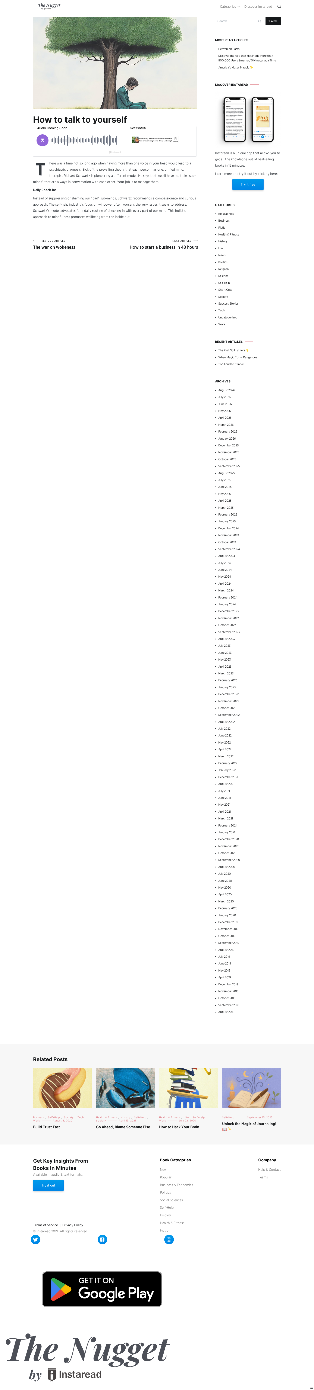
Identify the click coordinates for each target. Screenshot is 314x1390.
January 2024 (227, 604)
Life (220, 248)
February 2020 (228, 908)
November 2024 (228, 535)
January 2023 (227, 687)
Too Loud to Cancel (231, 364)
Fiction (222, 227)
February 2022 (227, 763)
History (222, 241)
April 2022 (224, 749)
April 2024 (225, 583)
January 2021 (226, 832)
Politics (222, 262)
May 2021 (224, 804)
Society (223, 296)
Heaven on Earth (229, 49)
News (222, 255)
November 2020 (228, 846)
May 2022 (224, 742)
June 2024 (225, 569)
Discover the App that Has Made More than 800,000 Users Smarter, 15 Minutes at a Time (247, 58)
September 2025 (229, 466)
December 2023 (228, 611)
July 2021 (224, 791)
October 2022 (227, 708)
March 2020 (226, 901)
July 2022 (224, 728)
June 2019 (224, 963)
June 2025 (225, 486)
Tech (221, 310)
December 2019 (228, 922)
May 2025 (224, 493)
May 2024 (224, 576)
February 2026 (227, 431)
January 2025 (227, 521)
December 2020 (228, 839)
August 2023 (226, 639)
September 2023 (229, 632)
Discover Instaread (258, 6)
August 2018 (226, 1012)
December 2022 (228, 694)
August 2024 (226, 556)
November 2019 (228, 929)
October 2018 (227, 998)
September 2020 (229, 859)
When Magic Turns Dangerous (237, 357)
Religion (223, 269)
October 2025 (227, 459)
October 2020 (227, 853)
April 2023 (224, 666)
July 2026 (224, 397)
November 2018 (228, 991)
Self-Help (224, 283)
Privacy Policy (72, 1225)
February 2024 (227, 597)
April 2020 (225, 894)
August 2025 (226, 473)
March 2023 (225, 673)
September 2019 (228, 942)
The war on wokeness (54, 244)
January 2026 (227, 438)
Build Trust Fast (46, 1127)
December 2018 (228, 984)
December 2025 (228, 445)
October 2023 (227, 625)
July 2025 (224, 480)
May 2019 (224, 970)
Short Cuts (225, 289)
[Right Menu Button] (311, 1388)
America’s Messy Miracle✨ (235, 67)
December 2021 (228, 777)
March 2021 (225, 818)
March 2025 (225, 507)
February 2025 (227, 514)
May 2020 (224, 887)
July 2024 (224, 563)
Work (221, 324)
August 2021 (226, 784)
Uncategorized (227, 317)
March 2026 (226, 424)
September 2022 (229, 714)
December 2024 (228, 528)
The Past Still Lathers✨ (233, 350)
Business (224, 220)
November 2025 (228, 452)
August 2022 (226, 721)
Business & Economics (176, 1185)
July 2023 (224, 645)
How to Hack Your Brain (179, 1127)
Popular (166, 1177)
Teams (263, 1177)
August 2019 (226, 949)
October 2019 (227, 936)
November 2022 (228, 701)
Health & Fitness (228, 234)
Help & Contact (269, 1170)
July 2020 (224, 873)
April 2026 (225, 417)
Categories (228, 6)
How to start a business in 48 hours (164, 244)
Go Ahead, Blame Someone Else (123, 1127)
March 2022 (225, 756)
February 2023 (227, 680)
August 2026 (226, 390)
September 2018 (228, 1005)
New (163, 1170)
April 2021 (224, 811)
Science (223, 275)
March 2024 (226, 590)
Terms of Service (45, 1225)
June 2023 (225, 652)
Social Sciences (171, 1200)
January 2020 (227, 915)
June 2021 (224, 797)
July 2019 (224, 956)
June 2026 (225, 404)
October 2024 (227, 542)
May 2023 (224, 659)
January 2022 (227, 770)
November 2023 (228, 618)
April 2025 (224, 500)
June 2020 (225, 880)
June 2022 (225, 735)
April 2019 (224, 977)
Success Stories (228, 303)
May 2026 (224, 410)
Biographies (226, 213)
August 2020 (226, 867)
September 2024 (229, 549)
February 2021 (227, 825)
